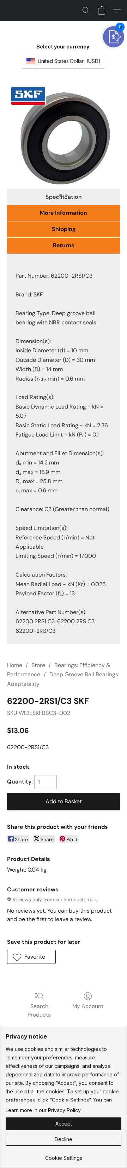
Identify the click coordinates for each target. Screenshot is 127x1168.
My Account (87, 1006)
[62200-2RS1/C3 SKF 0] (63, 136)
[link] (63, 1155)
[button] (86, 10)
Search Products (39, 1010)
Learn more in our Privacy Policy (43, 1110)
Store (38, 665)
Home (14, 665)
